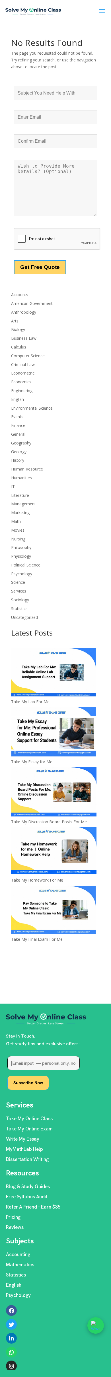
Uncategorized (24, 617)
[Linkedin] (11, 1338)
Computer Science (28, 355)
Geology (18, 451)
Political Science (25, 565)
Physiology (21, 556)
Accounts (19, 294)
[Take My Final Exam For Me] (53, 911)
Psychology (21, 573)
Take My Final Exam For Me (37, 939)
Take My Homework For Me (37, 880)
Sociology (20, 599)
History (17, 460)
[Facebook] (11, 1310)
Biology (18, 329)
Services (18, 591)
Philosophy (21, 547)
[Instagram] (11, 1366)
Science (18, 582)
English (17, 399)
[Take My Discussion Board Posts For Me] (53, 792)
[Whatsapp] (11, 1352)
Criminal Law (23, 364)
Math (16, 521)
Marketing (20, 512)
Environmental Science (32, 408)
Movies (17, 530)
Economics (21, 381)
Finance (18, 425)
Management (23, 503)
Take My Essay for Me (31, 761)
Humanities (21, 477)
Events (17, 416)
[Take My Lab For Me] (53, 673)
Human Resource (27, 469)
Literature (20, 495)
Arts (14, 321)
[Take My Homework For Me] (53, 852)
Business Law (23, 338)
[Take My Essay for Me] (53, 732)
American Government (32, 303)
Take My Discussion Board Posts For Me (49, 821)
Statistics (19, 608)
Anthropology (23, 312)
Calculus (18, 347)
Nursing (18, 539)
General (18, 434)
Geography (21, 443)
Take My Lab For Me (30, 701)
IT (13, 486)
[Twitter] (11, 1324)
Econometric (22, 373)
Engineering (21, 390)
